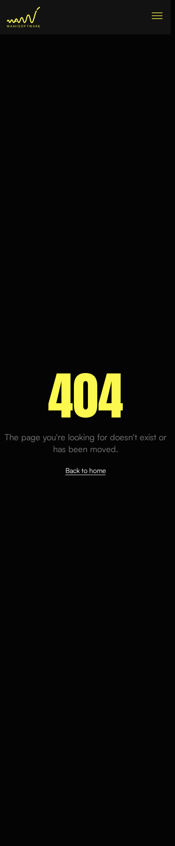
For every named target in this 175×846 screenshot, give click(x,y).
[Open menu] (157, 16)
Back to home (85, 470)
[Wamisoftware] (23, 17)
